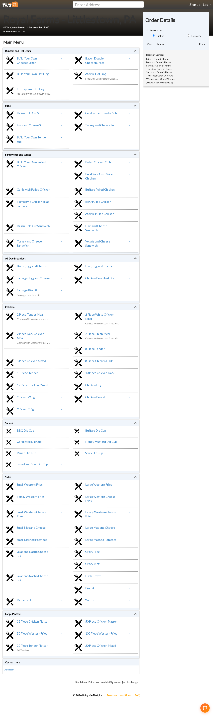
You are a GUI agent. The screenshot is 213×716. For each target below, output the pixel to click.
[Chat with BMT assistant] (205, 708)
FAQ (137, 695)
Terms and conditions (118, 695)
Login (207, 4)
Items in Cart (8, 687)
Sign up (195, 4)
